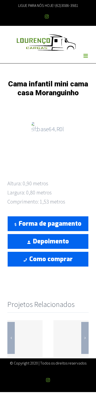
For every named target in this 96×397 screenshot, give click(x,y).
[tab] (48, 163)
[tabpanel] (48, 195)
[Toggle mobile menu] (86, 55)
